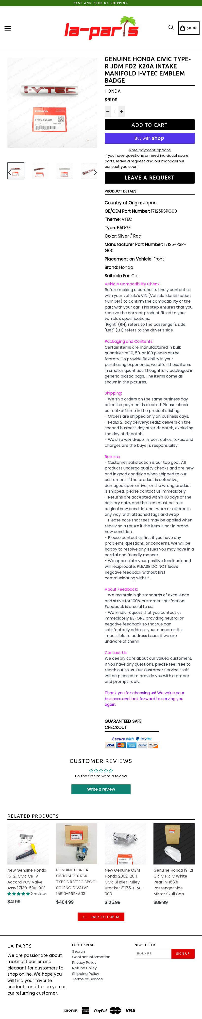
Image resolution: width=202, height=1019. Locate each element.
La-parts (19, 945)
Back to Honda (105, 916)
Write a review (101, 789)
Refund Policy (84, 967)
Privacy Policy (84, 962)
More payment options (150, 150)
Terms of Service (87, 979)
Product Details (120, 191)
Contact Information (91, 956)
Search (78, 951)
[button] (19, 893)
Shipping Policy (85, 973)
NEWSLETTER (145, 945)
